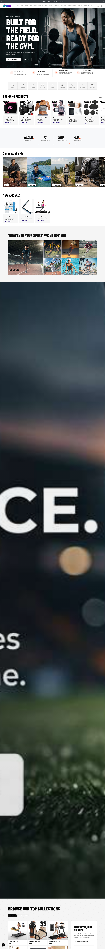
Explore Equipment (12, 59)
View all (100, 97)
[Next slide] (103, 1)
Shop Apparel (27, 59)
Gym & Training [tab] (23, 915)
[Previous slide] (1, 1)
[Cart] (101, 5)
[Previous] (3, 38)
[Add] (65, 113)
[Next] (102, 38)
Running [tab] (12, 915)
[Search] (95, 5)
